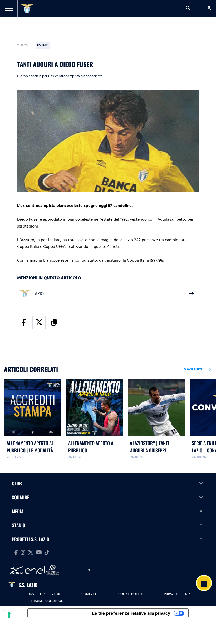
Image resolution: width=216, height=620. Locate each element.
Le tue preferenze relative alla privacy (131, 613)
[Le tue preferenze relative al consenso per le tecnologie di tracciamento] (9, 615)
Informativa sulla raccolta (58, 613)
